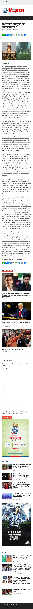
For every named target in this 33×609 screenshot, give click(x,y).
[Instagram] (30, 4)
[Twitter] (28, 4)
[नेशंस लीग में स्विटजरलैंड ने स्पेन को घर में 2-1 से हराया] (7, 589)
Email (4, 396)
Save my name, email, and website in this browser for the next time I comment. (14, 412)
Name (4, 389)
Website (4, 403)
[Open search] (29, 18)
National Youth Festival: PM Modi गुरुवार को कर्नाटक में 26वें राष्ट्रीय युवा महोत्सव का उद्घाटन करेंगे (22, 557)
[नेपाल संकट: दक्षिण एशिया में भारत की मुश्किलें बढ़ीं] (16, 339)
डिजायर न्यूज (15, 29)
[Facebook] (26, 4)
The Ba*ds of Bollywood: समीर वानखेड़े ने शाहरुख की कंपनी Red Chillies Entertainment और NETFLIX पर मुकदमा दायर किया (16, 295)
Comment (5, 368)
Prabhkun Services (11, 607)
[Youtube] (24, 4)
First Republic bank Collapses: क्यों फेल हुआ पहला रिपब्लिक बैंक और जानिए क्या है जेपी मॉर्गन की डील (22, 466)
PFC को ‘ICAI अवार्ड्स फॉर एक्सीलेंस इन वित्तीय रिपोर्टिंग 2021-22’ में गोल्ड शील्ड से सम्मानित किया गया (22, 495)
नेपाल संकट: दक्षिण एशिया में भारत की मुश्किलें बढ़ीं (13, 349)
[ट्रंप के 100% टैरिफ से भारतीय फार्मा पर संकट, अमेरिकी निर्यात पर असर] (16, 311)
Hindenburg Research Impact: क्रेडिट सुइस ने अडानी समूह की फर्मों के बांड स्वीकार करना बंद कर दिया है (21, 475)
